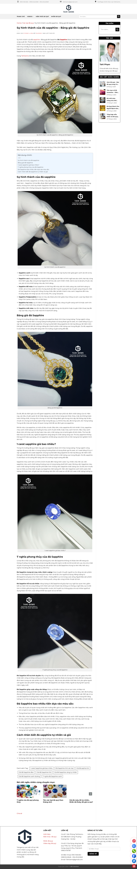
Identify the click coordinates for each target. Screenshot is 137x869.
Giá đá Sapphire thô (44, 772)
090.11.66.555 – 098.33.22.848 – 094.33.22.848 (34, 2)
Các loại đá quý (28, 23)
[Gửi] (118, 16)
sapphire (36, 39)
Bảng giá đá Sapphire (25, 163)
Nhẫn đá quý (56, 16)
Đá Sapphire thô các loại (64, 768)
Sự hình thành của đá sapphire (28, 160)
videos (29, 16)
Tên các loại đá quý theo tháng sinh (53, 801)
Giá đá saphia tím (82, 768)
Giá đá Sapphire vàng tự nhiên (65, 772)
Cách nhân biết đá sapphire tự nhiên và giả (33, 172)
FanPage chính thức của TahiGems (108, 2)
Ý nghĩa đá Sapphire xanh (52, 776)
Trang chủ (21, 16)
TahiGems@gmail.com (70, 2)
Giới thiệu (47, 834)
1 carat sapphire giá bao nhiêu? (28, 165)
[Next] (90, 793)
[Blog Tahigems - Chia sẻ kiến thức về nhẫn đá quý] (68, 9)
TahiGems (39, 33)
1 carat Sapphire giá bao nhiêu (41, 768)
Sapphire (63, 39)
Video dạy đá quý (49, 843)
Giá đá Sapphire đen (26, 772)
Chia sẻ (19, 813)
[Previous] (19, 793)
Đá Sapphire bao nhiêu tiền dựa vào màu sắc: (33, 169)
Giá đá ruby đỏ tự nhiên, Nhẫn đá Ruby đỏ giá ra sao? (81, 801)
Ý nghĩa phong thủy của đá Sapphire (30, 167)
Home (19, 23)
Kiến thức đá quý (42, 16)
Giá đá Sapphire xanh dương (29, 776)
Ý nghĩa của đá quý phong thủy (28, 801)
